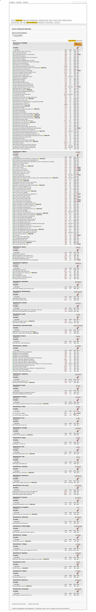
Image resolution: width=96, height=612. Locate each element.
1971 (66, 117)
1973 (66, 81)
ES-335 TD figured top (19, 174)
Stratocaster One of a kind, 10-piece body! (23, 114)
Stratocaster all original (20, 89)
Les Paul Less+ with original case (23, 211)
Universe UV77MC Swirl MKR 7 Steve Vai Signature (26, 260)
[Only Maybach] (78, 553)
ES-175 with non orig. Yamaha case (22, 272)
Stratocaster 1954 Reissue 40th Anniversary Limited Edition (27, 128)
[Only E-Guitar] (78, 48)
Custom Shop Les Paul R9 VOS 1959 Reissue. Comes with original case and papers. (34, 161)
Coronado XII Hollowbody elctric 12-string (24, 60)
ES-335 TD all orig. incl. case (22, 173)
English (20, 2)
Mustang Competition (20, 79)
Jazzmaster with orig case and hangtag (23, 70)
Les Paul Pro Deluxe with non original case (25, 216)
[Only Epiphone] (78, 263)
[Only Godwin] (78, 571)
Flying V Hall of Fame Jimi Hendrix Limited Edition (26, 185)
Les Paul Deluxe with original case (23, 207)
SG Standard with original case (21, 238)
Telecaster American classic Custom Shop (25, 140)
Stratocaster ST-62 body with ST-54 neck (23, 120)
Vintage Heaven (34, 20)
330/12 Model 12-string (20, 298)
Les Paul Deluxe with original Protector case (25, 208)
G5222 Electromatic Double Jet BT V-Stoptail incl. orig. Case (28, 309)
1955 (66, 169)
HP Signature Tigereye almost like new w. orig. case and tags (28, 403)
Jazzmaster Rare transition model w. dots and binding (27, 67)
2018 (66, 194)
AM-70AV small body (20, 254)
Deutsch (13, 2)
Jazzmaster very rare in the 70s (22, 69)
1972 (66, 79)
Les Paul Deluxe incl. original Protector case (25, 202)
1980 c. (65, 541)
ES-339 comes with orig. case (22, 179)
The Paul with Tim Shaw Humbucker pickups (25, 241)
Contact (55, 20)
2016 (66, 161)
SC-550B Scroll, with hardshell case (23, 277)
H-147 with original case (20, 434)
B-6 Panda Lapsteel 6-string (20, 299)
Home (13, 20)
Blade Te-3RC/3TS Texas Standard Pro (23, 352)
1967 (66, 235)
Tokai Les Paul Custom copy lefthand (22, 371)
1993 (66, 532)
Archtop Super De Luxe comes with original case (26, 491)
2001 (66, 278)
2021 (66, 559)
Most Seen (57, 22)
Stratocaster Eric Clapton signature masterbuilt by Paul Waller (29, 101)
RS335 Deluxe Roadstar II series (21, 258)
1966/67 (66, 66)
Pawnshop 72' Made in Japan (22, 82)
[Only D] (78, 507)
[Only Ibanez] (78, 247)
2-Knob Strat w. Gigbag (19, 413)
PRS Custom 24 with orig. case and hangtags (25, 331)
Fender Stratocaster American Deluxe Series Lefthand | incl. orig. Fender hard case (33, 363)
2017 (66, 86)
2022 (66, 141)
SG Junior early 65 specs (21, 233)
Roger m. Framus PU (20, 443)
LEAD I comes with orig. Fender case (22, 73)
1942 (66, 166)
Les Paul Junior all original (21, 210)
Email (37, 604)
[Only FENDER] (78, 45)
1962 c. (65, 586)
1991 (66, 185)
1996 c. (65, 120)
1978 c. (65, 277)
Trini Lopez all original (20, 242)
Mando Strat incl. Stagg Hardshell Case (23, 76)
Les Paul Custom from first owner (23, 195)
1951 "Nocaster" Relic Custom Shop (22, 51)
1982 (66, 135)
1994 (66, 61)
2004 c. (65, 366)
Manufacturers (41, 22)
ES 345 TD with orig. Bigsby (21, 163)
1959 (66, 170)
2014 (66, 179)
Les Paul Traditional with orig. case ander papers (26, 229)
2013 (66, 76)
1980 (66, 75)
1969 (66, 98)
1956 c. (65, 443)
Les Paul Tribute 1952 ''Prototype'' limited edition (26, 230)
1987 (66, 57)
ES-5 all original (18, 180)
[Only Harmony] (78, 466)
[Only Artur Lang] (78, 485)
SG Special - (17, 235)
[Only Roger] (78, 437)
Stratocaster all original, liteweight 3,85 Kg (24, 91)
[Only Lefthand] (78, 346)
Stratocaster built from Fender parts (22, 94)
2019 (66, 192)
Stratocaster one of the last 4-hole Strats (24, 117)
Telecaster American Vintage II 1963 (23, 141)
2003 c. (65, 72)
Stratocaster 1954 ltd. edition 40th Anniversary (25, 126)
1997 (66, 134)
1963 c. (65, 343)
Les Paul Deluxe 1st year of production (23, 201)
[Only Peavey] (78, 397)
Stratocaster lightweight (19, 110)
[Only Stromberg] (78, 589)
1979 (66, 113)
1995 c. (65, 482)
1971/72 (66, 69)
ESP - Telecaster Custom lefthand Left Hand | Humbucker (28, 357)
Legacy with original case (21, 463)
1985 (66, 241)
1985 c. (65, 415)
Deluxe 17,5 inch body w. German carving (25, 493)
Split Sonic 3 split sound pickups (22, 343)
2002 (66, 51)
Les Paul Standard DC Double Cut (23, 225)
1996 (66, 434)
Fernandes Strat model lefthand (21, 369)
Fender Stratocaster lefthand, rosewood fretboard (25, 362)
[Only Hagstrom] (78, 374)
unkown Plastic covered (19, 586)
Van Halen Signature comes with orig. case (24, 288)
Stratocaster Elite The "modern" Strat (22, 137)
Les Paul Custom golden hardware (22, 197)
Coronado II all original (20, 58)
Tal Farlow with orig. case (21, 239)
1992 (66, 331)
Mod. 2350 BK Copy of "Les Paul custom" (23, 257)
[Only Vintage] (78, 544)
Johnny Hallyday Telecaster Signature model (25, 72)
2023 (66, 145)
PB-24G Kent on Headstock (21, 382)
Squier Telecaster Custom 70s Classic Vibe (24, 86)
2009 (66, 230)
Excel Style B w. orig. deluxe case (23, 514)
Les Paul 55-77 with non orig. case (22, 191)
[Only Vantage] (78, 535)
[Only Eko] (78, 447)
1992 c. (65, 369)
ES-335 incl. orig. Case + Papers (22, 172)
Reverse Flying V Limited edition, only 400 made (25, 232)
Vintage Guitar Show (43, 20)
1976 (66, 123)
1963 (66, 382)
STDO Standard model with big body (23, 494)
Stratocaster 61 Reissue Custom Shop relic (25, 129)
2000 (66, 550)
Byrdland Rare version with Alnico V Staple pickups (27, 158)
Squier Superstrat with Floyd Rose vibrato (23, 85)
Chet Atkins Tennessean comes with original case (26, 160)
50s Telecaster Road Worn (20, 53)
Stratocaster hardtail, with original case (24, 109)
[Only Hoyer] (78, 385)
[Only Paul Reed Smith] (78, 325)
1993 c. (65, 95)
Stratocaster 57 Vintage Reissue (22, 88)
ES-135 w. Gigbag (19, 164)
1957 (66, 158)
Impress (44, 608)
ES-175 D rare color (18, 167)
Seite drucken (22, 604)
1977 (66, 110)
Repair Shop (26, 20)
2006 (66, 64)
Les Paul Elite (18, 274)
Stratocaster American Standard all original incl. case (27, 134)
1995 (66, 56)
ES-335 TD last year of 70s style (22, 176)
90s (66, 357)
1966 (66, 58)
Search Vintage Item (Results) (21, 29)
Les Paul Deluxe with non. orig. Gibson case (25, 205)
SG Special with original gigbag (22, 236)
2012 (66, 228)
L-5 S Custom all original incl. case (23, 186)
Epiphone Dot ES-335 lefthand (21, 353)
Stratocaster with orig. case (21, 125)
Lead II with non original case (22, 75)
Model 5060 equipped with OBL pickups (23, 393)
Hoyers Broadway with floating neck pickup (25, 392)
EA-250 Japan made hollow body (21, 271)
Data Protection (59, 608)
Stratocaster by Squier (19, 95)
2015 (66, 211)
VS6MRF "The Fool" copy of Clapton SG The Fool (25, 550)
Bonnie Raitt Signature (20, 56)
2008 (66, 54)
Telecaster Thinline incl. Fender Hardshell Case (25, 147)
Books (50, 20)
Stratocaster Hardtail (19, 106)
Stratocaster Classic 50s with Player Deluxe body (25, 97)
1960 (66, 220)
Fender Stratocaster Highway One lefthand (24, 359)
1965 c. (65, 453)
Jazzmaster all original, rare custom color (24, 66)
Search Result (72, 40)
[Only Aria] (78, 418)
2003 (66, 321)
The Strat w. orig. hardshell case (22, 148)
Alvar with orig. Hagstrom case (21, 381)
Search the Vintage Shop (31, 22)
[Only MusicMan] (78, 282)
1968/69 (66, 104)
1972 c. (65, 271)
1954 (66, 180)
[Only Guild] (78, 314)
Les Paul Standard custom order (22, 222)
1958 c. (65, 494)
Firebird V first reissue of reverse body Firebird (26, 182)
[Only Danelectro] (78, 476)
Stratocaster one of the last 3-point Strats (23, 116)
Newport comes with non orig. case (23, 595)
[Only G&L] (78, 457)
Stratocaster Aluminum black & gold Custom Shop (26, 131)
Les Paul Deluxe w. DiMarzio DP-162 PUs (25, 204)
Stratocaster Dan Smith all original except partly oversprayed (29, 135)
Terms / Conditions (51, 608)
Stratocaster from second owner (22, 104)
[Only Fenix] (78, 562)
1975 (66, 204)
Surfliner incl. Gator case (19, 322)
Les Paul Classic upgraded (21, 192)
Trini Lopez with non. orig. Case (21, 244)
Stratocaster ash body (20, 92)
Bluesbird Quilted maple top (21, 321)
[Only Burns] (78, 336)
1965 (66, 183)
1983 (66, 84)
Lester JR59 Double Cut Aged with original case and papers (29, 559)
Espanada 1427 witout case (21, 523)
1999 (66, 272)
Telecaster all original (20, 138)
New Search (79, 40)
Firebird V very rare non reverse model (24, 183)
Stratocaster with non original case (22, 123)
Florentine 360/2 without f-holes (21, 453)
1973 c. (65, 257)
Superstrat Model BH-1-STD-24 (21, 504)
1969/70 (66, 142)
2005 (66, 177)
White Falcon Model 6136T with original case (25, 311)
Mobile (26, 2)
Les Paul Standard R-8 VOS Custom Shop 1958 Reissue (28, 226)
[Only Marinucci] (78, 580)
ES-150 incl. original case (21, 166)
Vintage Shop (19, 20)
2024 (66, 514)
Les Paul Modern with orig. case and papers (25, 214)
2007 (66, 232)
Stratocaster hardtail (20, 107)
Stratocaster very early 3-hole (22, 122)
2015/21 (66, 94)
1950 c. (65, 299)
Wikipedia (16, 44)
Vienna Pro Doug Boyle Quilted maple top (24, 532)
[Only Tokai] (78, 406)
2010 (66, 53)
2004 (66, 352)
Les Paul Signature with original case (23, 217)
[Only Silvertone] (78, 517)
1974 (66, 89)
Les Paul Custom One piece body (23, 198)
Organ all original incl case (20, 577)
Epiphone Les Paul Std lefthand (21, 354)
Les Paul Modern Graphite (20, 275)
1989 (66, 85)
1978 (66, 91)
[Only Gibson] (78, 152)
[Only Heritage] (78, 428)
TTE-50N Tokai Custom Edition (21, 415)
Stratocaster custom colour (21, 100)
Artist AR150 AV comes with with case (24, 255)
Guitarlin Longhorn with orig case (22, 482)
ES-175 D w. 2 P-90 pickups (20, 169)
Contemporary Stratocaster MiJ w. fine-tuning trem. (26, 57)
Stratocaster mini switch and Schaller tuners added (27, 113)
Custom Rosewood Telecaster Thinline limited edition (27, 61)
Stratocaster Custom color (21, 98)
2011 (66, 82)
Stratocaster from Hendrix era (22, 103)
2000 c (65, 371)
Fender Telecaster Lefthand (20, 366)
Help (24, 22)
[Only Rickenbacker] (78, 291)
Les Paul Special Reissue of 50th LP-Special (25, 219)
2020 (66, 129)
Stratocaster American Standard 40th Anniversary (25, 132)
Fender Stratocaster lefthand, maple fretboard (24, 360)
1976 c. (65, 577)
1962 (66, 63)
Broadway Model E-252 (20, 269)
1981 (66, 73)
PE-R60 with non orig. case (20, 425)
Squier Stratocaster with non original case (23, 84)
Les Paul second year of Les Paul (23, 189)
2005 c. (65, 359)
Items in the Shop (15, 22)
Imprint (59, 20)
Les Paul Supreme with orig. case (23, 228)
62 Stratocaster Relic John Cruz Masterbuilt (24, 54)
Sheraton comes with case (20, 278)
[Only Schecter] (78, 497)
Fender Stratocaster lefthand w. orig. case (24, 365)
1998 (66, 239)
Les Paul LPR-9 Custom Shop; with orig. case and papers (28, 213)
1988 (66, 167)
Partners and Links (67, 20)
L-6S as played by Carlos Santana (23, 188)
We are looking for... (50, 22)
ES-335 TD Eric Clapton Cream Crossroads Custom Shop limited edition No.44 (33, 177)
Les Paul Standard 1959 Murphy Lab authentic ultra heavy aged (29, 223)
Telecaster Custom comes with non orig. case (25, 144)
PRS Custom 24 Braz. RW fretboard (23, 333)
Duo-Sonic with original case (21, 63)
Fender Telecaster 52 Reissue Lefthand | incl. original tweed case (30, 368)
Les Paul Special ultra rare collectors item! (25, 220)
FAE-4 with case (18, 568)
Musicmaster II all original (21, 78)
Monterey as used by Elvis (21, 472)
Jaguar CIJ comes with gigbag (22, 64)
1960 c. (65, 491)
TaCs (21, 22)
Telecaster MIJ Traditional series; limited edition (25, 145)
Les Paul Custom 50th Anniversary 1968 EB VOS (25, 194)
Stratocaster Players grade (21, 119)
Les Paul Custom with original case (22, 200)
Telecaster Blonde (19, 142)
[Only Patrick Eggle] (78, 526)
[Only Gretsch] (78, 303)
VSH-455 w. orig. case (19, 541)
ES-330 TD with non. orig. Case (21, 170)
